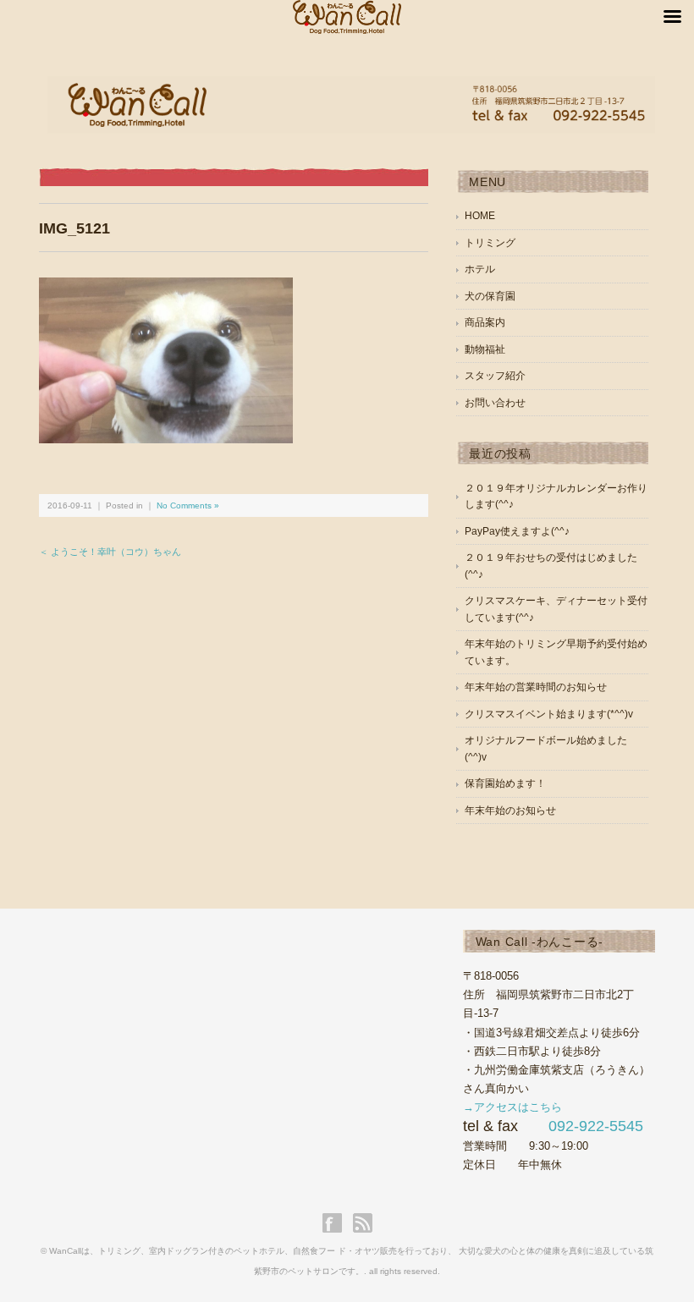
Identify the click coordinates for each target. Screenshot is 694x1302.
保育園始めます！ (505, 783)
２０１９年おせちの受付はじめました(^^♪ (551, 566)
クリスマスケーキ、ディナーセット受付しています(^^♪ (556, 609)
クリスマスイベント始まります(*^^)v (549, 714)
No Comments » (188, 505)
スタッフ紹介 (495, 376)
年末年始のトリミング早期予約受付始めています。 (556, 652)
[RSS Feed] (362, 1223)
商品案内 (485, 322)
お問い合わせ (495, 403)
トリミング (490, 243)
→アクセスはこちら (512, 1107)
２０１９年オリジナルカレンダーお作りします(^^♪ (556, 496)
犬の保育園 (490, 296)
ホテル (480, 269)
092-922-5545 (595, 1126)
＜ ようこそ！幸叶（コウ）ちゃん (110, 552)
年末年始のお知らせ (510, 810)
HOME (480, 216)
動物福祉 (485, 349)
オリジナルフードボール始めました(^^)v (546, 748)
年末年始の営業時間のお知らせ (536, 687)
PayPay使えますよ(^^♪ (517, 531)
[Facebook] (336, 1223)
